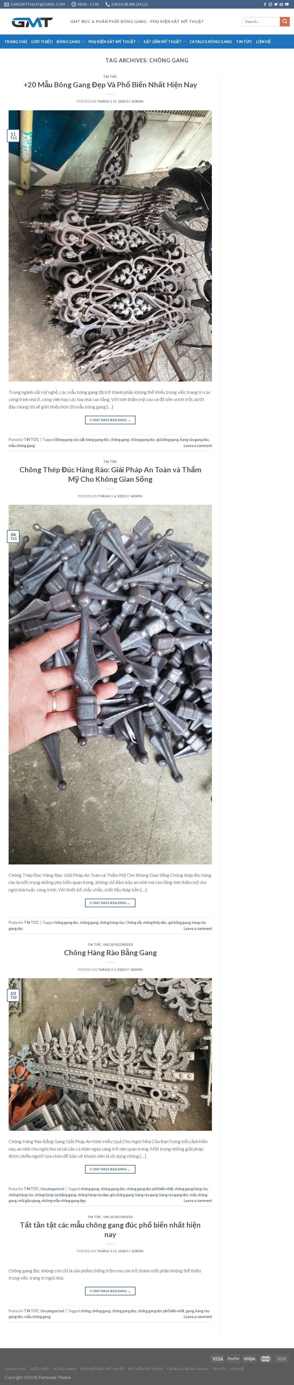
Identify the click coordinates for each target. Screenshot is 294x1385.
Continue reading (110, 420)
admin (138, 101)
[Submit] (285, 22)
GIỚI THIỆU (42, 41)
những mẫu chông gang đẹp (64, 1200)
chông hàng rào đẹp (93, 1195)
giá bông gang (167, 439)
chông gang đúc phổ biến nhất (150, 1188)
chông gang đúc (142, 439)
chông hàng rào (112, 922)
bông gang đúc (97, 439)
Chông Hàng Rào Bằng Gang (110, 952)
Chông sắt (133, 922)
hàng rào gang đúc (194, 439)
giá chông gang (122, 1195)
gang (190, 1311)
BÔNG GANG (68, 41)
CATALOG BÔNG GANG (210, 41)
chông (85, 1311)
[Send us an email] (281, 5)
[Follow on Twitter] (276, 5)
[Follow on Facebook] (265, 5)
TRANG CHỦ (15, 41)
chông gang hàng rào (191, 1188)
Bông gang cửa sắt (70, 439)
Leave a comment (198, 445)
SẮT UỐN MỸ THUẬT (162, 41)
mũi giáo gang (29, 1200)
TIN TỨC (244, 41)
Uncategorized (118, 944)
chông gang (120, 439)
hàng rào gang (146, 1195)
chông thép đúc (155, 922)
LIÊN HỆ (263, 41)
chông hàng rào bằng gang (55, 1195)
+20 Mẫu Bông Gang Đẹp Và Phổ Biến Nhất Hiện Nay (110, 84)
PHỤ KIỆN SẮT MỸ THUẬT (112, 41)
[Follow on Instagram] (270, 5)
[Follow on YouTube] (287, 5)
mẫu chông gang (22, 445)
